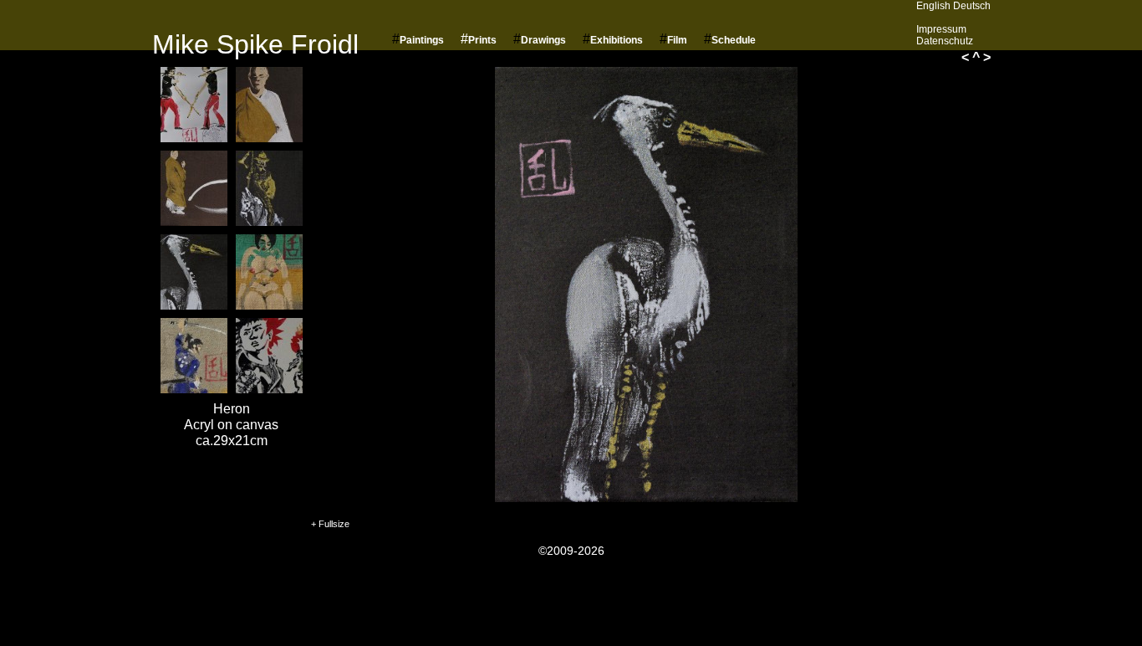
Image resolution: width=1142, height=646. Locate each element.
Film (677, 40)
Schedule (733, 40)
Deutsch (972, 6)
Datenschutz (944, 41)
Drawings (543, 40)
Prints (482, 40)
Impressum (941, 29)
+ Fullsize (330, 524)
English (933, 6)
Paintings (422, 40)
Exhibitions (616, 40)
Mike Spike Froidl (255, 44)
